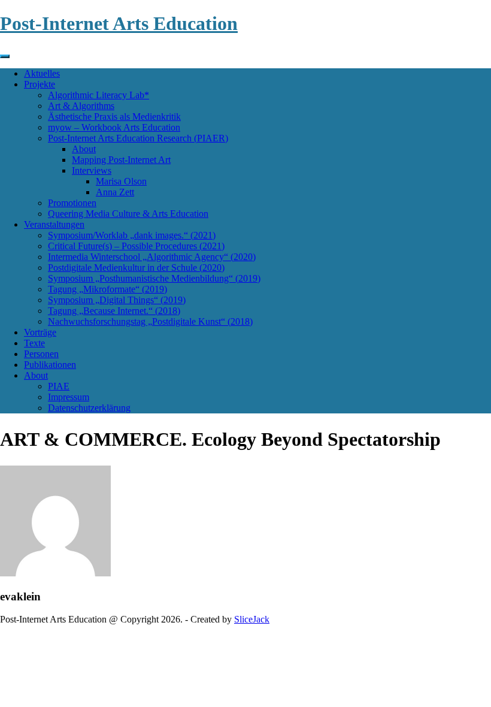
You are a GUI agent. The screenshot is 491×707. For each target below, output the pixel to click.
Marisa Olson (121, 181)
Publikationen (50, 364)
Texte (34, 343)
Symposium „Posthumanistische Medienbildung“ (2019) (154, 278)
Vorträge (40, 332)
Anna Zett (115, 192)
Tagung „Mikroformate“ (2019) (107, 289)
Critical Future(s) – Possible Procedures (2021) (136, 246)
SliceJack (251, 619)
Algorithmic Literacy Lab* (98, 95)
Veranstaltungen (54, 224)
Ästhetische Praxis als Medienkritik (114, 116)
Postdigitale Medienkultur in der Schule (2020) (136, 267)
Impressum (68, 397)
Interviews (91, 170)
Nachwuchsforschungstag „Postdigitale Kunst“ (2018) (150, 321)
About (84, 149)
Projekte (39, 84)
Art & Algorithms (81, 106)
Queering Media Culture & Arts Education (128, 214)
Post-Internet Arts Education (119, 23)
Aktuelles (42, 73)
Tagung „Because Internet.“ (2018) (114, 311)
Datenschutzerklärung (89, 408)
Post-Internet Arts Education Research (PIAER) (138, 138)
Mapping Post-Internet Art (121, 160)
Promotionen (72, 203)
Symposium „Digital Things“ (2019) (117, 300)
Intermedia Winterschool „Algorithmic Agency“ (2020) (152, 257)
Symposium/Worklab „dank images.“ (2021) (132, 235)
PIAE (58, 386)
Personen (41, 354)
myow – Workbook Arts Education (114, 127)
